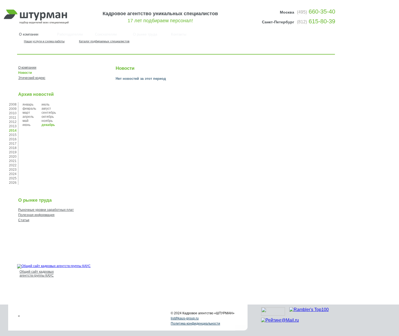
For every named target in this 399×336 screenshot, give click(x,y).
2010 (13, 113)
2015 (13, 135)
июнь (26, 125)
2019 (13, 152)
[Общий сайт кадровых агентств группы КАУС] (54, 266)
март (26, 113)
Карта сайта (331, 43)
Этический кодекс (31, 78)
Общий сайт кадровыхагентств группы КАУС (37, 273)
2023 (13, 170)
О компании (27, 67)
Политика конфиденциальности (195, 323)
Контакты (178, 34)
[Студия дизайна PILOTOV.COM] (273, 314)
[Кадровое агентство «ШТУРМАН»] (38, 23)
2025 (13, 178)
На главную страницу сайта (316, 43)
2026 (13, 183)
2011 (12, 117)
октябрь (48, 117)
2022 (13, 165)
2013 (13, 126)
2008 (13, 104)
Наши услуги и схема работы (44, 41)
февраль (29, 108)
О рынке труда (145, 34)
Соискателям (106, 34)
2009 (13, 109)
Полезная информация (36, 215)
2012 (13, 122)
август (46, 108)
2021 (13, 161)
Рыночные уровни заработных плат (46, 210)
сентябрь (49, 113)
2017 (13, 143)
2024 (13, 174)
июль (45, 104)
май (25, 121)
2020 (13, 157)
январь (28, 104)
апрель (28, 117)
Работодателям (70, 34)
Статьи (23, 220)
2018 (13, 148)
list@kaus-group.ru (185, 318)
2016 (13, 139)
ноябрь (47, 121)
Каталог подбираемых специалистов (104, 41)
